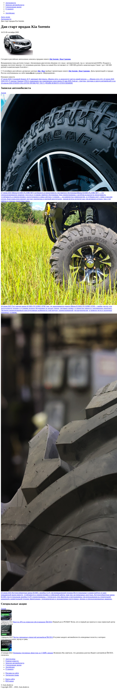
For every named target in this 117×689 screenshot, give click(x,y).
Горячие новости (12, 661)
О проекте (9, 9)
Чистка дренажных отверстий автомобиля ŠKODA (33, 637)
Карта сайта (10, 679)
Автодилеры (10, 659)
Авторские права (12, 675)
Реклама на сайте (12, 673)
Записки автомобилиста (14, 5)
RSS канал (9, 681)
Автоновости (10, 3)
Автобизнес (10, 13)
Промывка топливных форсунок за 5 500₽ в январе (33, 653)
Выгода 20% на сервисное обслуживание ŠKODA (32, 622)
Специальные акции (13, 7)
